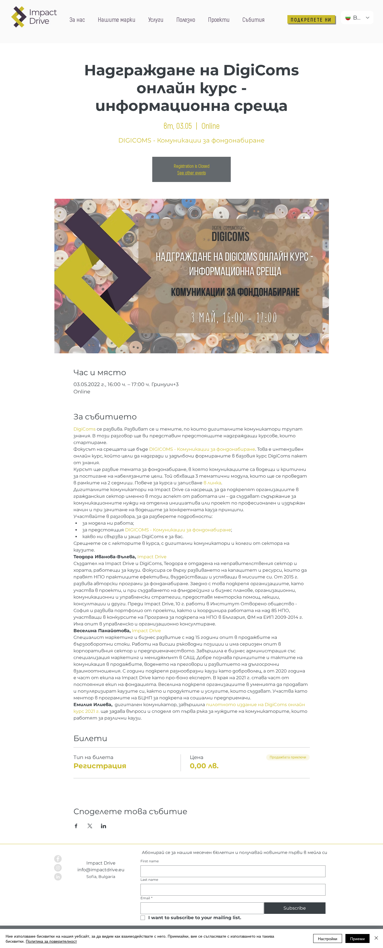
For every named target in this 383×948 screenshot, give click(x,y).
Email (146, 898)
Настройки (327, 938)
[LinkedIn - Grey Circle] (58, 877)
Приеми (357, 938)
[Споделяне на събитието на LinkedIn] (103, 826)
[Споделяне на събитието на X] (90, 826)
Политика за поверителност (51, 941)
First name (149, 861)
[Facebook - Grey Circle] (58, 859)
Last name (149, 879)
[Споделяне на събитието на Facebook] (76, 826)
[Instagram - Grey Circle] (58, 868)
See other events (191, 172)
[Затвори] (376, 938)
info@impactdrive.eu (100, 869)
